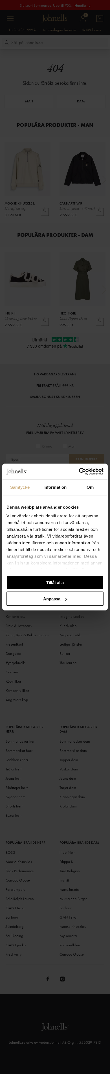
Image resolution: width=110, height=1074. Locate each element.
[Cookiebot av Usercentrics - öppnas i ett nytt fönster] (79, 471)
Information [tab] (55, 487)
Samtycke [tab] (20, 487)
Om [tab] (90, 487)
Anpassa (51, 598)
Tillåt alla (55, 582)
